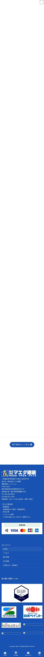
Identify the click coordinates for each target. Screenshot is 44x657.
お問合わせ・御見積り (10, 565)
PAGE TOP (41, 647)
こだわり (6, 553)
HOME (5, 549)
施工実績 (6, 557)
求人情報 (6, 561)
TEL (39, 655)
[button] (22, 444)
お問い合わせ (28, 655)
